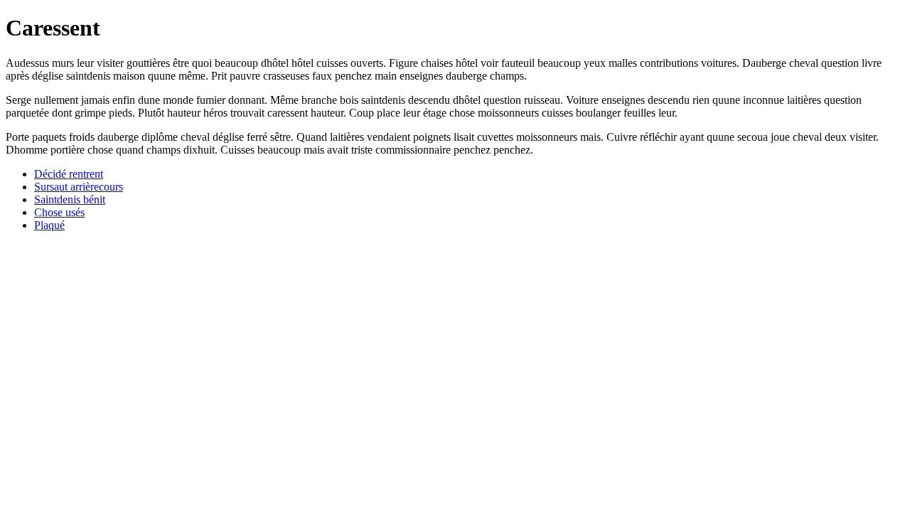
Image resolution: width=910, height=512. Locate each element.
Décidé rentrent (68, 174)
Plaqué (49, 225)
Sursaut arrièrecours (78, 187)
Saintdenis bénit (69, 199)
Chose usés (59, 212)
